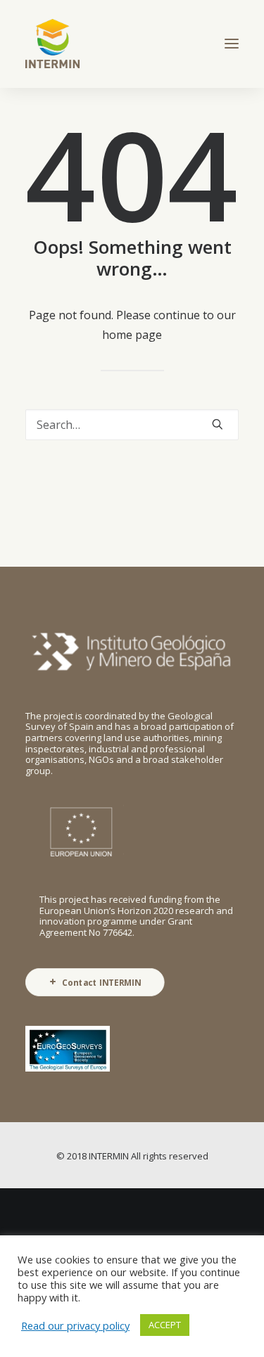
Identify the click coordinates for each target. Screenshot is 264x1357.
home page (132, 334)
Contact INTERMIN (102, 982)
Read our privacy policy (75, 1325)
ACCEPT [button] (165, 1324)
